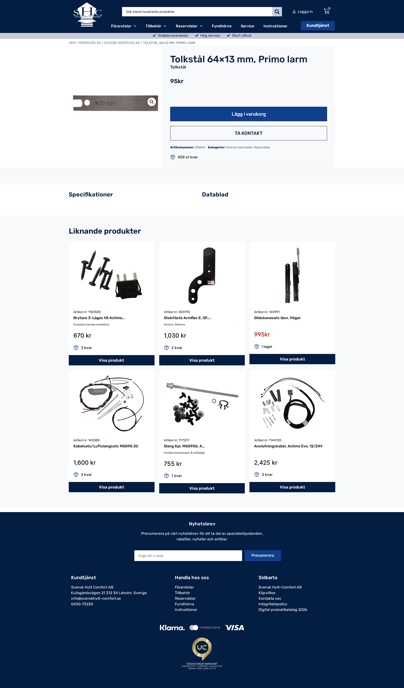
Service (247, 26)
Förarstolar (121, 26)
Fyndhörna (221, 26)
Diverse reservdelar (122, 43)
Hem (72, 43)
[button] (152, 102)
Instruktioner (275, 26)
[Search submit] (277, 11)
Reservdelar (187, 26)
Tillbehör (153, 26)
